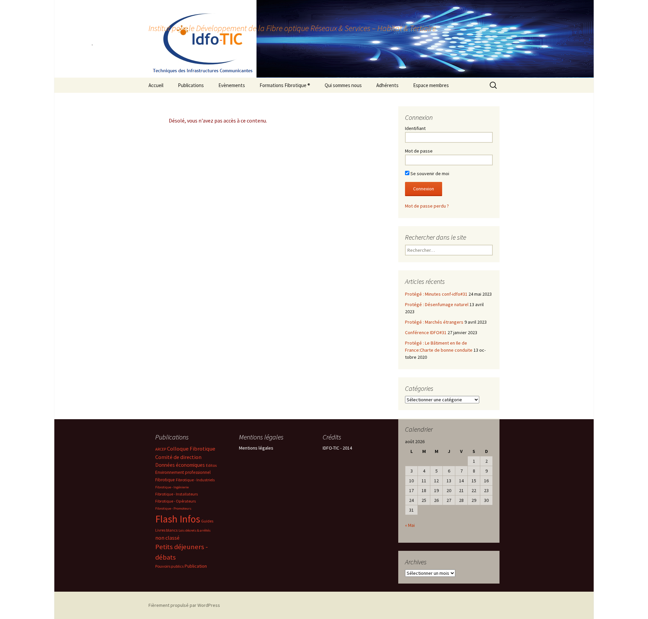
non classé (167, 537)
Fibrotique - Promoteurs (173, 508)
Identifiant (415, 128)
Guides (207, 520)
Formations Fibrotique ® (285, 85)
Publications (191, 85)
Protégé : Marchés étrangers (434, 322)
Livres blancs (166, 530)
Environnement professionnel (183, 472)
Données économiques (180, 465)
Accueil (155, 85)
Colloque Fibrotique (191, 448)
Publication (196, 566)
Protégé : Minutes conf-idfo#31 (436, 294)
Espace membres (431, 85)
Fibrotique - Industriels (195, 479)
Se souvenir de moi (429, 173)
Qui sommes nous (343, 85)
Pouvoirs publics (169, 566)
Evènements (231, 85)
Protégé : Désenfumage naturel (436, 304)
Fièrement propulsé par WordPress (184, 605)
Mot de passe (419, 151)
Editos (211, 465)
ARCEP (160, 449)
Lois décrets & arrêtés (195, 530)
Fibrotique (165, 480)
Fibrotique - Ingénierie (172, 487)
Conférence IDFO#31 (426, 332)
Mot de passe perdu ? (427, 206)
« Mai (410, 525)
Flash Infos (177, 519)
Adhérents (387, 85)
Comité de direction (178, 457)
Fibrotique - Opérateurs (175, 501)
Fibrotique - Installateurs (176, 493)
